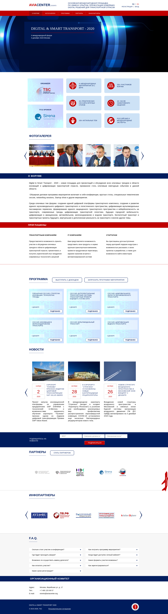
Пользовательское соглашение (59, 609)
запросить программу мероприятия (106, 280)
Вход (137, 6)
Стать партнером (62, 453)
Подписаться (94, 443)
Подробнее (55, 311)
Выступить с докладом (67, 280)
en (138, 4)
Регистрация (127, 6)
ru (133, 4)
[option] (84, 64)
